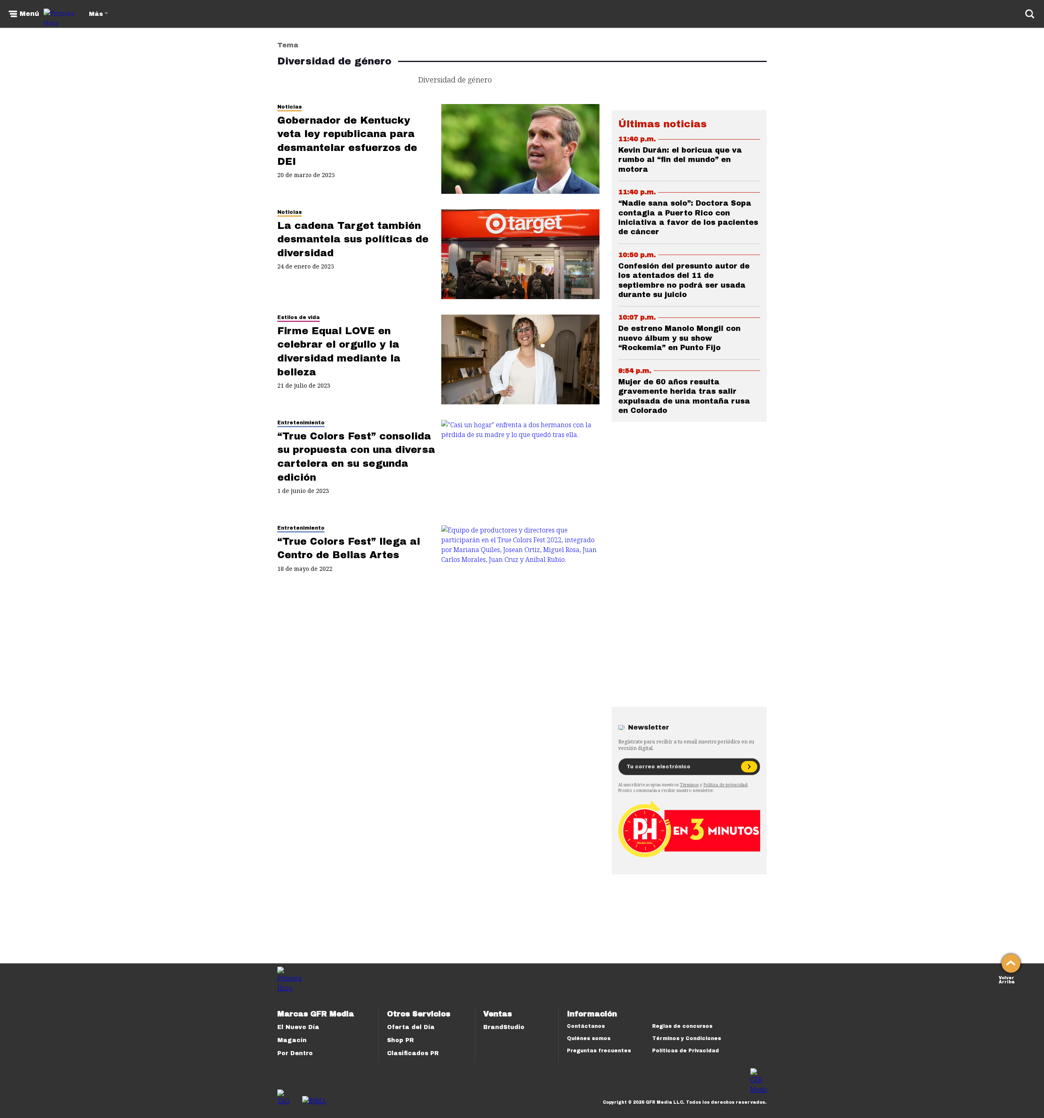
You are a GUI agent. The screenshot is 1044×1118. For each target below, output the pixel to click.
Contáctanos (586, 1026)
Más (96, 14)
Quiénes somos (588, 1038)
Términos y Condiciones (686, 1038)
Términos (689, 784)
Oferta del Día (411, 1027)
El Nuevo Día (298, 1027)
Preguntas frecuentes (599, 1051)
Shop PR (400, 1040)
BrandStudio (503, 1027)
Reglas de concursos (682, 1026)
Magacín (292, 1040)
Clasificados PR (413, 1053)
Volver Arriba (1007, 979)
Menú (29, 14)
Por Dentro (295, 1053)
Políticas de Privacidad (685, 1051)
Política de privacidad (725, 784)
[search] (1029, 13)
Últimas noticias (662, 124)
